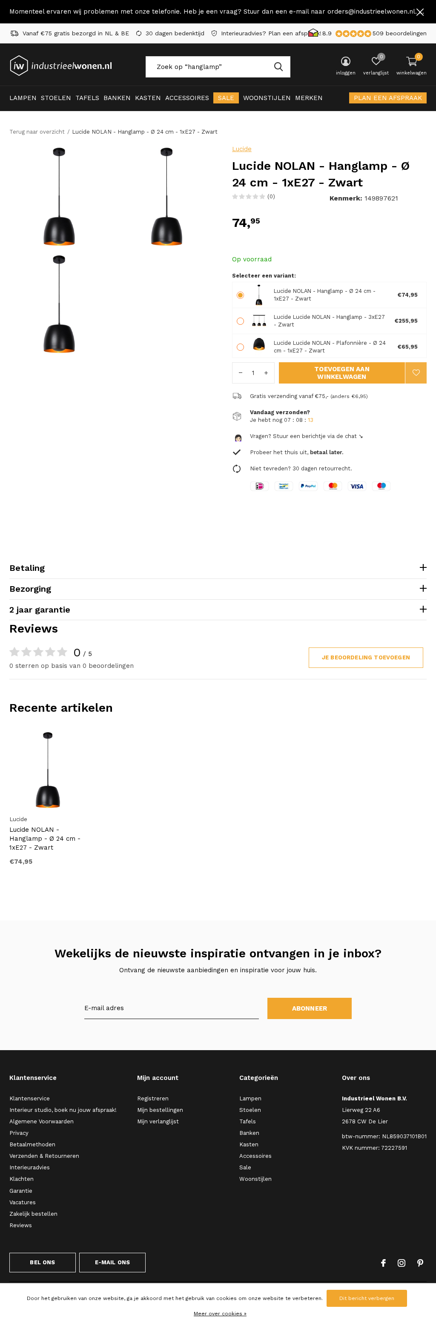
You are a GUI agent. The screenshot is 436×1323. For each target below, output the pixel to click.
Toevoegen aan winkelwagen (342, 373)
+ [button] (266, 373)
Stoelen (56, 98)
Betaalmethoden (32, 1144)
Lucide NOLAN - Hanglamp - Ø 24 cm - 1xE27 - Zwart (44, 838)
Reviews (20, 1225)
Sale (226, 98)
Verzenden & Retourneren (44, 1156)
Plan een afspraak (388, 98)
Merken (309, 98)
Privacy (19, 1133)
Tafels (87, 98)
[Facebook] (383, 1263)
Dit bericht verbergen (366, 1298)
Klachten (21, 1179)
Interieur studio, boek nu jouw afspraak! (63, 1110)
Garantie (20, 1191)
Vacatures (22, 1202)
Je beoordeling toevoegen (366, 657)
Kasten (148, 98)
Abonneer (309, 1008)
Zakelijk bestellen (33, 1214)
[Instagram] (401, 1263)
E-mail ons (112, 1262)
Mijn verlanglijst (158, 1121)
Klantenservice (29, 1098)
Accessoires (187, 98)
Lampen (23, 98)
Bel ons (42, 1262)
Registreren (153, 1098)
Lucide (242, 149)
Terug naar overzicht (37, 132)
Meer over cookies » (220, 1314)
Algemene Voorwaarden (41, 1121)
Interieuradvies (29, 1167)
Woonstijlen (267, 98)
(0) (271, 196)
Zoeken (278, 66)
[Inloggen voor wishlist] (416, 373)
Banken (117, 98)
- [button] (240, 373)
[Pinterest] (420, 1263)
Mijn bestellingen (160, 1110)
